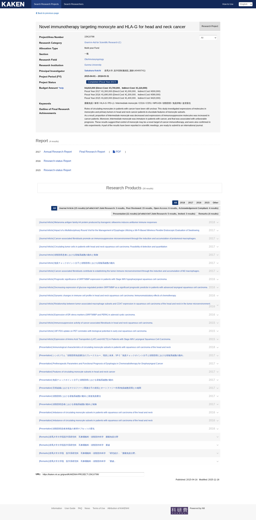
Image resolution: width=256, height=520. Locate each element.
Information (56, 508)
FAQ (80, 508)
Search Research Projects (46, 4)
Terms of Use (99, 508)
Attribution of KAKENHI (118, 508)
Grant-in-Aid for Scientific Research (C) (102, 42)
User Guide (70, 508)
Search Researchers (73, 4)
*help (61, 88)
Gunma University (92, 65)
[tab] (129, 188)
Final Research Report (92, 151)
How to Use (227, 4)
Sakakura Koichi (92, 70)
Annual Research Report (58, 151)
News (87, 508)
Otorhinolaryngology (94, 59)
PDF (118, 151)
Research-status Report (57, 161)
